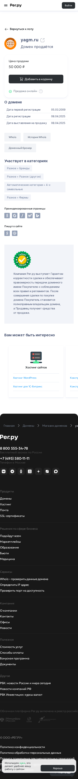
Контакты (6, 616)
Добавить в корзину (38, 79)
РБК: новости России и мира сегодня (25, 683)
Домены (6, 498)
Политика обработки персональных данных (30, 752)
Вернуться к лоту (22, 29)
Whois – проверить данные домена (24, 579)
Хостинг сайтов (36, 367)
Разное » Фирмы (17, 197)
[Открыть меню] (6, 5)
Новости (6, 628)
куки (22, 763)
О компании (8, 610)
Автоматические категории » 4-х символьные (28, 187)
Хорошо (57, 768)
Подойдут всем (10, 536)
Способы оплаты (12, 652)
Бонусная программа (14, 658)
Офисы (5, 622)
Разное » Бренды (18, 168)
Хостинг (5, 504)
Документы (8, 664)
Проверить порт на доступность (22, 590)
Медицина (7, 559)
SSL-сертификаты (12, 516)
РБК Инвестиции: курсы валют (21, 694)
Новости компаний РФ (15, 689)
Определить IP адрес (14, 585)
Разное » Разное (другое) (24, 176)
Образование (9, 547)
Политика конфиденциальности (22, 747)
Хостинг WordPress (24, 377)
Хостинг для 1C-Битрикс (27, 386)
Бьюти (4, 553)
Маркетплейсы (10, 541)
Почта (4, 510)
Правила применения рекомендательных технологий (37, 758)
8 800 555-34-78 (14, 448)
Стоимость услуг (11, 647)
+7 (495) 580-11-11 (15, 458)
